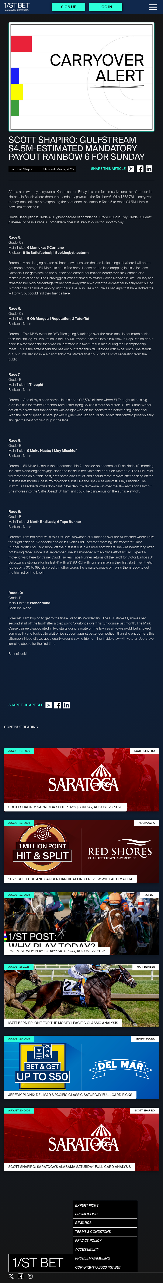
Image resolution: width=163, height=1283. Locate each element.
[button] (153, 7)
